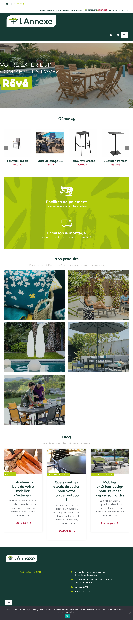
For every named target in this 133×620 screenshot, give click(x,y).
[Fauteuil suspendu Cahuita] (17, 130)
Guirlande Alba (115, 161)
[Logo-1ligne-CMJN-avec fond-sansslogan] (95, 9)
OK (67, 616)
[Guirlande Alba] (115, 130)
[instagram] (6, 4)
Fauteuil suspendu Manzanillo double (62, 155)
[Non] (129, 613)
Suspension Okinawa (83, 161)
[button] (6, 148)
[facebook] (11, 4)
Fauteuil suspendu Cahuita (22, 155)
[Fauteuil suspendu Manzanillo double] (50, 130)
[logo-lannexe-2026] (31, 15)
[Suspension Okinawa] (83, 130)
